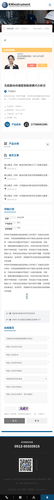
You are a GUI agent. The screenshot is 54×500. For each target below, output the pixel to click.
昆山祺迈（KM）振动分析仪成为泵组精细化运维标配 (27, 175)
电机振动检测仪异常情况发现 (23, 313)
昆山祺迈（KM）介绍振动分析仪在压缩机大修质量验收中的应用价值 (27, 196)
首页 (17, 29)
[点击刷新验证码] (24, 408)
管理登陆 (31, 489)
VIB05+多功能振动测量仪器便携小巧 (26, 320)
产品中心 (24, 29)
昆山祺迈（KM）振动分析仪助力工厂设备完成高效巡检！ (27, 165)
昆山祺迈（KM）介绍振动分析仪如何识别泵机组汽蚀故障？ (27, 185)
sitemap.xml (41, 489)
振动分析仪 (37, 29)
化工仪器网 (21, 489)
